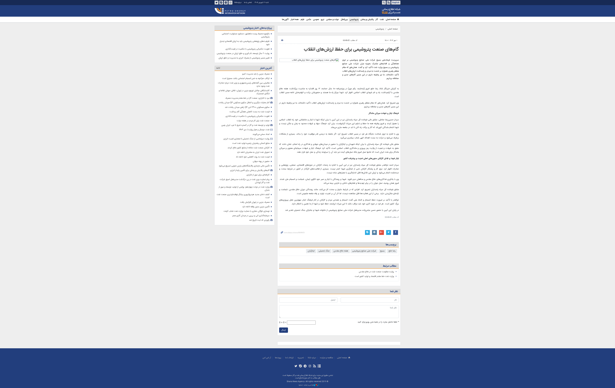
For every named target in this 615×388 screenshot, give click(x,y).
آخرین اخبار (266, 68)
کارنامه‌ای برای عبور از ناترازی (258, 174)
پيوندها (278, 357)
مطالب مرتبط (389, 266)
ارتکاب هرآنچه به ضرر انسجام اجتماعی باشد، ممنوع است (246, 78)
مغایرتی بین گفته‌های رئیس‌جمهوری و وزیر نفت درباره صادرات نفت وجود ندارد (244, 85)
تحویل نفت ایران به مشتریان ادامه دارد (253, 152)
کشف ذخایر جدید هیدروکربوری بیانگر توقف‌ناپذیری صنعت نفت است (243, 196)
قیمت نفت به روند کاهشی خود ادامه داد (253, 157)
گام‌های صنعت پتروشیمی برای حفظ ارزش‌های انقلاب (351, 49)
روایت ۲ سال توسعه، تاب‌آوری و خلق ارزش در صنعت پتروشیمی (243, 53)
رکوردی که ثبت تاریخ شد (259, 220)
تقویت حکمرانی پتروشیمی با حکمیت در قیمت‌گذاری (248, 49)
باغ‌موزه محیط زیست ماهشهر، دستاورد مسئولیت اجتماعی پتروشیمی (246, 35)
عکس (308, 19)
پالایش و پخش (367, 19)
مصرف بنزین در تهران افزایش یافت (255, 202)
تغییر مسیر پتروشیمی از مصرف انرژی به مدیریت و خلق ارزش (244, 58)
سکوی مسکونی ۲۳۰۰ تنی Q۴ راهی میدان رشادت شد (247, 107)
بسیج (382, 251)
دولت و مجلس (332, 19)
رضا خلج (392, 251)
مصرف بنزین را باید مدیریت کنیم (256, 74)
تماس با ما (248, 2)
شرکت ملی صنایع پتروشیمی (364, 251)
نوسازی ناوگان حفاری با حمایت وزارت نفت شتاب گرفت (247, 211)
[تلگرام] (305, 366)
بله (221, 2)
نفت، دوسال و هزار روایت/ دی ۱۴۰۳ (254, 129)
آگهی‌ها (285, 19)
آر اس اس (267, 357)
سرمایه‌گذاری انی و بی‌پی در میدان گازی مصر (251, 215)
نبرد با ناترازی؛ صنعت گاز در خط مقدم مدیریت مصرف (247, 98)
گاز (377, 19)
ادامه (218, 68)
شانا (380, 11)
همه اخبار (295, 19)
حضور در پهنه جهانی (261, 161)
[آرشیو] (319, 366)
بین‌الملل (344, 19)
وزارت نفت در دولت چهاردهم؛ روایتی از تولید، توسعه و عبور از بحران (244, 189)
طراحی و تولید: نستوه (306, 385)
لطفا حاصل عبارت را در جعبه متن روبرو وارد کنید (378, 322)
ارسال (283, 330)
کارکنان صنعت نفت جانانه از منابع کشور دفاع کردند (249, 147)
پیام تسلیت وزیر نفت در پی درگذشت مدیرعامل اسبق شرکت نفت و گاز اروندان (245, 181)
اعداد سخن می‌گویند (261, 134)
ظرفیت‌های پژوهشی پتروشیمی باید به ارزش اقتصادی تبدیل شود (245, 43)
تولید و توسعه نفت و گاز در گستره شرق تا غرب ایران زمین (245, 125)
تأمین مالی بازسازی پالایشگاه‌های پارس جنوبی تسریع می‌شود (244, 165)
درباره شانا (237, 2)
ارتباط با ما (289, 357)
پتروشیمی (354, 19)
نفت (382, 19)
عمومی (316, 19)
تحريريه (301, 357)
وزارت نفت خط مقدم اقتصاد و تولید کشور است (374, 276)
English (395, 2)
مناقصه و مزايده (326, 357)
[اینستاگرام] (310, 366)
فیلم (302, 19)
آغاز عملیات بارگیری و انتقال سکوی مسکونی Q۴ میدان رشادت (244, 102)
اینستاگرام (230, 2)
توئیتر (216, 2)
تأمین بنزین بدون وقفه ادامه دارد (256, 206)
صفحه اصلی (391, 19)
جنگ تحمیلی (324, 251)
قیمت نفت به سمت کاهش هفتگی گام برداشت (250, 111)
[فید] (314, 366)
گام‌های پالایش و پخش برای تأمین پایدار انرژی (250, 170)
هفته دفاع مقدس (341, 251)
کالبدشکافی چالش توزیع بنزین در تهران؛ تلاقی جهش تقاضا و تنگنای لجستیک (244, 92)
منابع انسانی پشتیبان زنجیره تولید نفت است (251, 143)
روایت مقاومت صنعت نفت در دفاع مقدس (376, 271)
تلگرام (226, 2)
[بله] (301, 366)
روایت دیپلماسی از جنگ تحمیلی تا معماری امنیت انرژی (246, 138)
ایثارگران (311, 251)
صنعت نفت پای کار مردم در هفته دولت (253, 120)
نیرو (322, 19)
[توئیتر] (296, 366)
